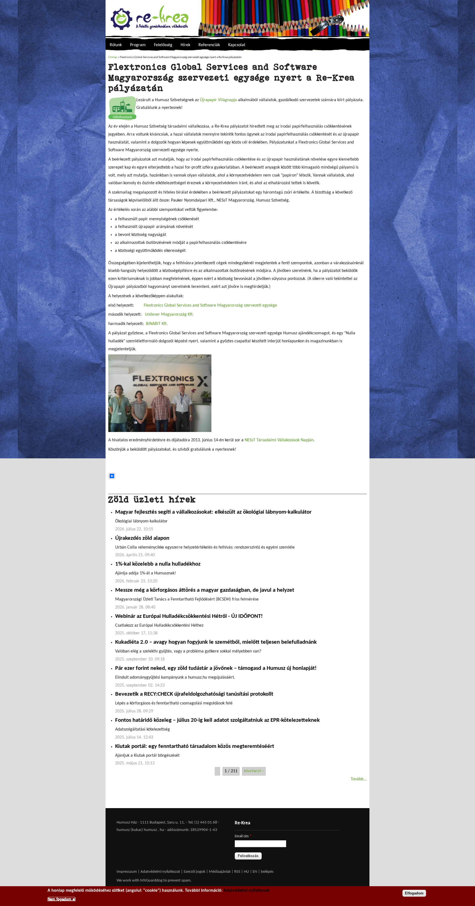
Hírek (185, 45)
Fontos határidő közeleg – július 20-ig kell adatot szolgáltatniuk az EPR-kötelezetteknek (217, 720)
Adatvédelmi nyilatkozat (160, 872)
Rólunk (116, 45)
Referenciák (209, 45)
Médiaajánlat (220, 872)
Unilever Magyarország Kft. (169, 314)
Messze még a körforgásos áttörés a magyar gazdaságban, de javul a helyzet (204, 590)
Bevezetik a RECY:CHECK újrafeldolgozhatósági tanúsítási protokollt (194, 694)
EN (255, 872)
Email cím (243, 836)
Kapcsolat (236, 45)
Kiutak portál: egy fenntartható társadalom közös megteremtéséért (194, 746)
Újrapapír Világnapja (218, 100)
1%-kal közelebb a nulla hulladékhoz (157, 564)
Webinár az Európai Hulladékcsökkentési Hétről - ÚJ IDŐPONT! (189, 616)
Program (138, 45)
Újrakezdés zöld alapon (142, 538)
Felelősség (163, 45)
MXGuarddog (151, 881)
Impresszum (127, 872)
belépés (267, 872)
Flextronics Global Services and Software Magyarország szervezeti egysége (211, 305)
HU (246, 872)
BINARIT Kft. (157, 324)
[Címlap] (237, 18)
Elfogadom (414, 893)
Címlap (112, 57)
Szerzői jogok (194, 872)
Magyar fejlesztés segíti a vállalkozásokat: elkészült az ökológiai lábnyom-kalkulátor (213, 512)
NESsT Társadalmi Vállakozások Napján (279, 440)
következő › (254, 771)
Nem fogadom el (62, 899)
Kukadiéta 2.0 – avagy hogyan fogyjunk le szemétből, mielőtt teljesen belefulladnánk (216, 642)
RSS (237, 872)
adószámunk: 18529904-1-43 (192, 830)
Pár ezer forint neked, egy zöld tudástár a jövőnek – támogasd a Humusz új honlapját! (216, 668)
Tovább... (359, 779)
